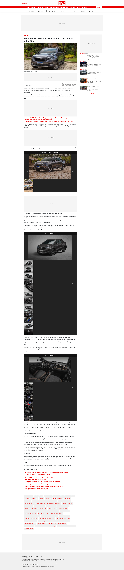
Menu (67, 7)
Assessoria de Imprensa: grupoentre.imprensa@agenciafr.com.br (43, 566)
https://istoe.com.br (25, 564)
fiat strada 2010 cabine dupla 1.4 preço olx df (61, 498)
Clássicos (62, 11)
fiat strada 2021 (54, 500)
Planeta (56, 7)
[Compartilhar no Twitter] (66, 85)
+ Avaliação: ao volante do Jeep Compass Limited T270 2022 (39, 490)
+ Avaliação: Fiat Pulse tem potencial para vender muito (38, 119)
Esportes (62, 7)
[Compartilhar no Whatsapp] (68, 85)
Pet (89, 7)
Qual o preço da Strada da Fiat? (30, 513)
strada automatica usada (29, 526)
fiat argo (40, 495)
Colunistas (52, 11)
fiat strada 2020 (46, 500)
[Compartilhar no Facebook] (63, 85)
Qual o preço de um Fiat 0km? (56, 513)
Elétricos (82, 11)
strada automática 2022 (41, 523)
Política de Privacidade (26, 566)
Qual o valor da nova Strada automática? (32, 516)
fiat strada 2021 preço (29, 503)
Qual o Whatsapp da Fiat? (64, 516)
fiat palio (72, 495)
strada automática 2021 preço (30, 523)
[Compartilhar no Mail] (73, 85)
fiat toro (50, 508)
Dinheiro (33, 7)
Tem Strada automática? (29, 528)
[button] (28, 171)
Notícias (31, 11)
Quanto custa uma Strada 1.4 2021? (63, 518)
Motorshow (72, 7)
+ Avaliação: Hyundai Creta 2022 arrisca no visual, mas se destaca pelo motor (43, 486)
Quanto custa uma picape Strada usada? (47, 518)
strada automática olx (52, 523)
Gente (51, 7)
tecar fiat (59, 526)
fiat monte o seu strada (64, 495)
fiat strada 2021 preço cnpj (40, 503)
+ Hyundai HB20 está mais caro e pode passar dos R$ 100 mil (39, 477)
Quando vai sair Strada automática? (31, 518)
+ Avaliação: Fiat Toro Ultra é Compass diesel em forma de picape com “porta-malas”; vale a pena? (49, 121)
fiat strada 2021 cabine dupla (64, 500)
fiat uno (55, 508)
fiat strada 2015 (27, 500)
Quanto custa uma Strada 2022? (30, 521)
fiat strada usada (43, 508)
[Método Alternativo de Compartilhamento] (75, 85)
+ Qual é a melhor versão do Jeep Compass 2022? (36, 488)
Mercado (72, 11)
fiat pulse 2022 (34, 498)
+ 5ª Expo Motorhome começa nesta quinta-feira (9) (37, 474)
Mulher (78, 7)
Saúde (46, 7)
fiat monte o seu (55, 495)
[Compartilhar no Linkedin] (70, 85)
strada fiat (47, 526)
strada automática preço (62, 523)
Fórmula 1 (92, 11)
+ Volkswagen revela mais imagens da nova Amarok (37, 476)
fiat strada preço (35, 508)
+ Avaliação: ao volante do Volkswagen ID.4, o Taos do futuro (39, 483)
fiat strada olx (27, 508)
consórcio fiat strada (28, 495)
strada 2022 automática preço (52, 521)
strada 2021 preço (41, 521)
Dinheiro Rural (40, 7)
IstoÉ (28, 7)
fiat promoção (27, 498)
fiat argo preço (47, 495)
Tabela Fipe (53, 526)
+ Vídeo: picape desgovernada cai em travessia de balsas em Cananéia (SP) (42, 481)
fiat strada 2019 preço (37, 500)
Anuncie (99, 7)
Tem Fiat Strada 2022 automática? (69, 526)
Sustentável (84, 7)
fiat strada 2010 (48, 498)
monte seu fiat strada (63, 508)
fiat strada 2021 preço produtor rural (53, 503)
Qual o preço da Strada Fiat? (43, 513)
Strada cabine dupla (39, 526)
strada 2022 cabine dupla (64, 521)
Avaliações (41, 11)
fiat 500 (35, 495)
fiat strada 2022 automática (67, 503)
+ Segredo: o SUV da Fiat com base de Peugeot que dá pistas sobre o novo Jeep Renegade (46, 117)
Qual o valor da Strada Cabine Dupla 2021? (49, 516)
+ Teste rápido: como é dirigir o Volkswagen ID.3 (36, 479)
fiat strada (41, 498)
